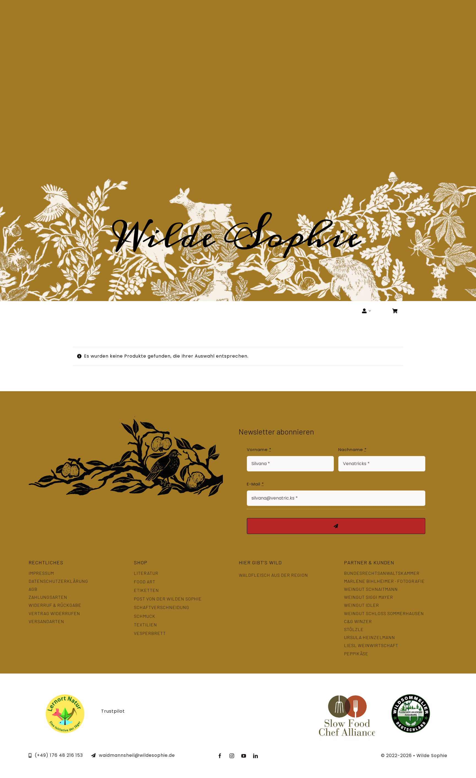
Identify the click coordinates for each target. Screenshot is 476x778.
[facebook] (220, 755)
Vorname (259, 449)
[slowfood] (347, 688)
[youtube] (243, 755)
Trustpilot (113, 711)
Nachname (352, 449)
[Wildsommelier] (410, 696)
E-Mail (255, 484)
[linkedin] (255, 755)
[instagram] (232, 755)
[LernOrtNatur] (65, 696)
